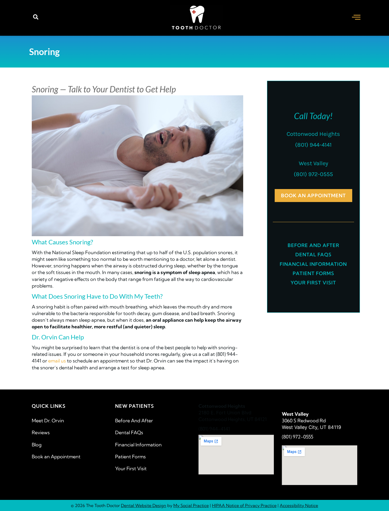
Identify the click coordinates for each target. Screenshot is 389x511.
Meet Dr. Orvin (48, 421)
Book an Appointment (56, 457)
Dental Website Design (143, 505)
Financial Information (313, 264)
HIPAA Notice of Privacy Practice (244, 505)
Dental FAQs (313, 255)
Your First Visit (313, 283)
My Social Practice (191, 505)
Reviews (41, 432)
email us (57, 361)
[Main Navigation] (356, 17)
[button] (35, 18)
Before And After (313, 245)
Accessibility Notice (299, 505)
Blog (37, 445)
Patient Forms (313, 273)
